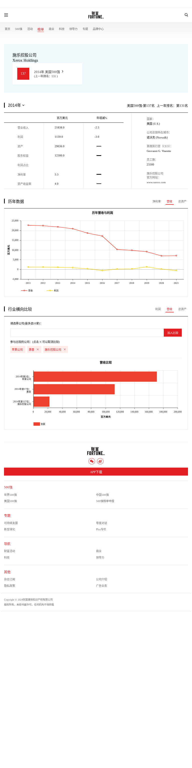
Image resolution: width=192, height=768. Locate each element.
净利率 (156, 201)
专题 (85, 28)
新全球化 (9, 529)
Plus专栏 (101, 529)
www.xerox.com (156, 182)
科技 (61, 28)
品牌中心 (98, 28)
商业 (51, 28)
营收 (169, 201)
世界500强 (10, 494)
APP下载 (96, 472)
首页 (7, 28)
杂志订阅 (9, 579)
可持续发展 (11, 523)
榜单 (41, 29)
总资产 (182, 201)
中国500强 (102, 494)
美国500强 (10, 501)
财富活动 (9, 551)
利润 (158, 309)
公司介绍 (101, 579)
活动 (30, 28)
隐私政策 (9, 585)
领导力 (73, 28)
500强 (18, 28)
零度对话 (101, 523)
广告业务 (101, 585)
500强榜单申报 (105, 501)
